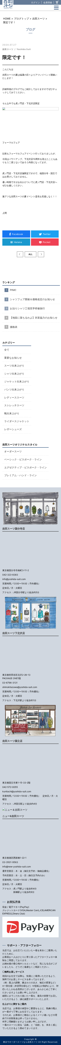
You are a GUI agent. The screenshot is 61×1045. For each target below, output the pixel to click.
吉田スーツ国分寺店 (13, 528)
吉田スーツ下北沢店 (13, 633)
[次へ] (41, 254)
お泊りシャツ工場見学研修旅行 (27, 308)
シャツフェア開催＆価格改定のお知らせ (32, 299)
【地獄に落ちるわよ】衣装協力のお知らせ (33, 317)
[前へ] (20, 254)
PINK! (13, 290)
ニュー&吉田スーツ (13, 816)
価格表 (13, 326)
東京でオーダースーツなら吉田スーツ (20, 1042)
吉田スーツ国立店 (12, 740)
